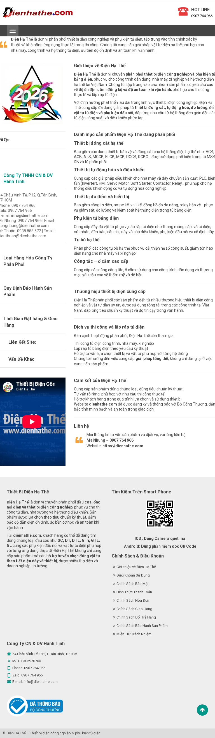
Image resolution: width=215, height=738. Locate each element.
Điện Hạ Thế (16, 733)
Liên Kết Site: (22, 342)
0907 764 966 (201, 16)
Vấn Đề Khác (21, 359)
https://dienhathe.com (122, 446)
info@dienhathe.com (41, 682)
